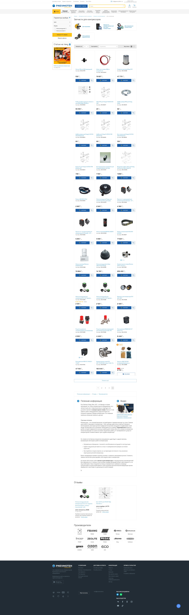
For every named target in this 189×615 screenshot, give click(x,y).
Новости (111, 568)
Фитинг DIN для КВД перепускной (84, 69)
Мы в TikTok (88, 1)
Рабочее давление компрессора (62, 65)
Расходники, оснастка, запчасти (85, 16)
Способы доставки (98, 568)
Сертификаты (81, 572)
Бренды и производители (84, 570)
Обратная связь (84, 593)
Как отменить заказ (113, 576)
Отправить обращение (129, 573)
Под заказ (127, 374)
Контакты (82, 1)
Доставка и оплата (56, 1)
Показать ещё (105, 380)
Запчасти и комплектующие (99, 16)
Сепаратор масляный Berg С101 (125, 69)
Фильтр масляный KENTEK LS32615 (104, 231)
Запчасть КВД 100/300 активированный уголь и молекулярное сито (123, 363)
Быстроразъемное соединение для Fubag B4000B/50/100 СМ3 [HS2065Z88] (105, 168)
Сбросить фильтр (62, 38)
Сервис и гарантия (66, 1)
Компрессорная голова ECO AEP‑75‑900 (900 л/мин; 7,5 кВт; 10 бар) (104, 363)
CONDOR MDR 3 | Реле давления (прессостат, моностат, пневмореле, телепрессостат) (124, 416)
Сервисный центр (128, 568)
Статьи (110, 570)
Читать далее (84, 517)
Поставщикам (81, 574)
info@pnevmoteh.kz (117, 1)
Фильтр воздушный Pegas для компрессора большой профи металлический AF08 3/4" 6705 (104, 201)
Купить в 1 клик (91, 80)
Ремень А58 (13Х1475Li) (81, 199)
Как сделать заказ (113, 574)
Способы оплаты (97, 570)
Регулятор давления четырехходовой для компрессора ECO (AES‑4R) (84, 330)
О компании (76, 1)
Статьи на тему (61, 44)
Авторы (110, 581)
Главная (75, 16)
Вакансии (111, 572)
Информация (113, 565)
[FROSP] (65, 11)
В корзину (83, 80)
